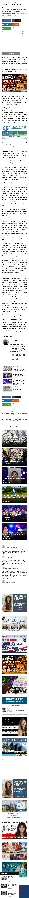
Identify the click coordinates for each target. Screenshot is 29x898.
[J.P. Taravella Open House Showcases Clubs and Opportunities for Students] (14, 457)
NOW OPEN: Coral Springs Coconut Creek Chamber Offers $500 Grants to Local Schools (19, 369)
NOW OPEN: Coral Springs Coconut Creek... (12, 878)
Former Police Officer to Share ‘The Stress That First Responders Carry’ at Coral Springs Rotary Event (19, 382)
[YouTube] (13, 358)
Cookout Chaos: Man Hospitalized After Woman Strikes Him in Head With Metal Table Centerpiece (14, 478)
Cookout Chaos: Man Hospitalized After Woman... (12, 893)
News (9, 2)
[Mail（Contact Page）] (13, 355)
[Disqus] (14, 563)
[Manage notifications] (4, 894)
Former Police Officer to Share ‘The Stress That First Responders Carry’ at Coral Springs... (14, 534)
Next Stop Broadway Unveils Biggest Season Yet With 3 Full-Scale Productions (19, 376)
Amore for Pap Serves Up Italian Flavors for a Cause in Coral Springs (19, 389)
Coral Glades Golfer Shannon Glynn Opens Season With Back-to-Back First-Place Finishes (14, 497)
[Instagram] (23, 355)
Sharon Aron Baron (9, 13)
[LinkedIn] (16, 358)
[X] (16, 355)
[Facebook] (20, 355)
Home (3, 2)
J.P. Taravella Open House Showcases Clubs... (12, 885)
